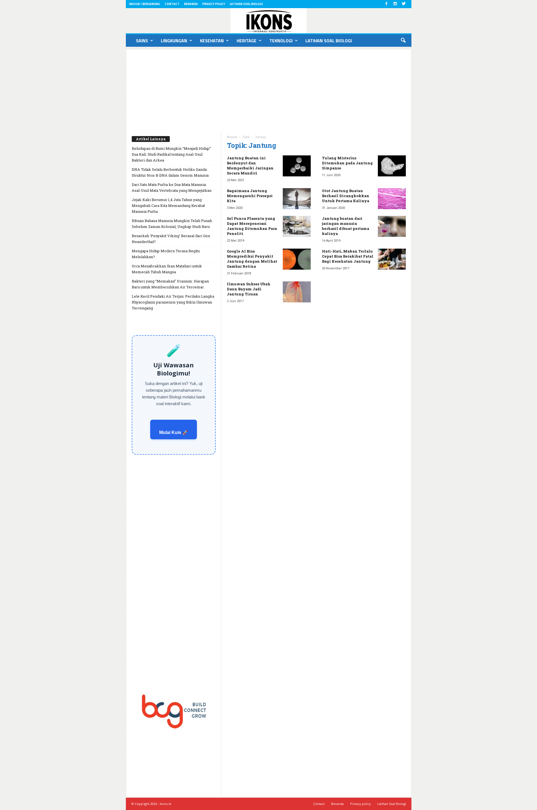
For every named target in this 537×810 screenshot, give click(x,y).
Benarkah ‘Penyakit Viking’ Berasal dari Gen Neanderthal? (171, 238)
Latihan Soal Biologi (246, 4)
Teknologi (281, 40)
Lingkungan (174, 40)
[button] (403, 40)
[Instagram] (395, 4)
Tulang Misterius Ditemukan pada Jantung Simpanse (347, 163)
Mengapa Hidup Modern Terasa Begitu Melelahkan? (166, 253)
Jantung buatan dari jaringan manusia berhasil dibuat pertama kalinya (345, 226)
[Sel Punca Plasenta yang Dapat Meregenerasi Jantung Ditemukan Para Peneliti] (297, 226)
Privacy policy (213, 4)
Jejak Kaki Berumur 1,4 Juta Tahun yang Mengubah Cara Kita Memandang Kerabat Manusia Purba (168, 205)
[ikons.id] (268, 20)
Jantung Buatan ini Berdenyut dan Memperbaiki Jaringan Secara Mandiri (250, 165)
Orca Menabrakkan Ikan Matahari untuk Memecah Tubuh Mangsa (167, 268)
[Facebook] (386, 4)
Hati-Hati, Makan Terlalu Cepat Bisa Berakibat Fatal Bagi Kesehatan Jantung (347, 256)
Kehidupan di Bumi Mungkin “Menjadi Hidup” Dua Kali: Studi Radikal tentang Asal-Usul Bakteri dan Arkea (171, 154)
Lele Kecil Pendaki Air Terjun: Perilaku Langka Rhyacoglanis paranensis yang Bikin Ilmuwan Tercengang (173, 302)
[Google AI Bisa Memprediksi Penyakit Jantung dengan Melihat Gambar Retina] (297, 259)
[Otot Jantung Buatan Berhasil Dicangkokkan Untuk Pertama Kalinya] (392, 198)
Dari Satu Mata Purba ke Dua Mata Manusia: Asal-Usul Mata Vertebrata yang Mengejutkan (171, 187)
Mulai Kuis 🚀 (173, 432)
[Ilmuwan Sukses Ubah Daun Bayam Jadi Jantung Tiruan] (297, 291)
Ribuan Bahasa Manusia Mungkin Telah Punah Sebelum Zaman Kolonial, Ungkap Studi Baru (172, 223)
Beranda (191, 4)
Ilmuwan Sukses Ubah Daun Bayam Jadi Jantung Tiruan (248, 289)
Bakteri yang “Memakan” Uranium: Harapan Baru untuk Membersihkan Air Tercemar (170, 284)
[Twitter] (404, 4)
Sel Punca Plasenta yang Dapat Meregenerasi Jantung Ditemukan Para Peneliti (252, 226)
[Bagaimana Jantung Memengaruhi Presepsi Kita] (297, 198)
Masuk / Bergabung (144, 4)
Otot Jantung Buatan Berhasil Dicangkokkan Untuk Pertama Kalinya (345, 195)
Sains (142, 40)
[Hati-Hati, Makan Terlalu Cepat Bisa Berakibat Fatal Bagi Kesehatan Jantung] (392, 259)
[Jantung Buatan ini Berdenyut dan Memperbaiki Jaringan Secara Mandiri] (297, 165)
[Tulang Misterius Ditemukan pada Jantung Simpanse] (392, 165)
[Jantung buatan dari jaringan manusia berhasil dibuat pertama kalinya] (392, 226)
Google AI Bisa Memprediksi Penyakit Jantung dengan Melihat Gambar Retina (252, 259)
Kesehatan (212, 40)
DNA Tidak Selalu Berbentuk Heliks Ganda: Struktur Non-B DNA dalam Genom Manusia (170, 172)
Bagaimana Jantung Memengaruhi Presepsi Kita (250, 195)
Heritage (246, 40)
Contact (172, 4)
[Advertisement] (268, 89)
